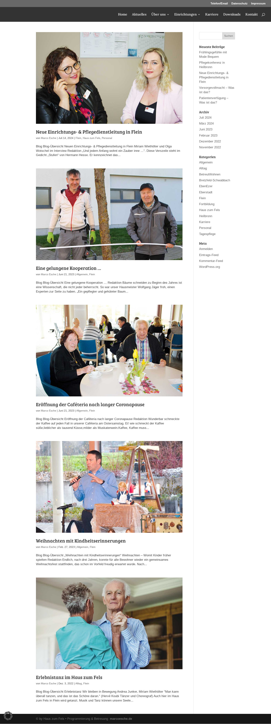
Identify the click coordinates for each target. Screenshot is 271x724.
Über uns (158, 14)
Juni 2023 (205, 129)
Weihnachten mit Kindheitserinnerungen (81, 540)
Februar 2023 (208, 135)
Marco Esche (48, 137)
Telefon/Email (219, 3)
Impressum (258, 3)
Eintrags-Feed (208, 255)
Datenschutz (239, 3)
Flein (78, 137)
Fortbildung (206, 204)
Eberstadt (205, 192)
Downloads (232, 14)
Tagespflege (207, 234)
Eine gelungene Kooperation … (68, 268)
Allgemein (82, 274)
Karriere (211, 14)
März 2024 (206, 123)
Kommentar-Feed (211, 261)
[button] (8, 716)
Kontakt (251, 14)
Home (122, 14)
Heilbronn (205, 216)
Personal (107, 137)
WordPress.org (209, 267)
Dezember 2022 (210, 141)
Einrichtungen (185, 14)
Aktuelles (139, 14)
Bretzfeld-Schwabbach (214, 180)
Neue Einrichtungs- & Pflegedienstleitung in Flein (89, 131)
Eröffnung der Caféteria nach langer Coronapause (90, 404)
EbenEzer (206, 186)
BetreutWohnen (209, 174)
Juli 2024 (205, 117)
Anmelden (206, 249)
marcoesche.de (121, 718)
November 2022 (210, 147)
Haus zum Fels (91, 137)
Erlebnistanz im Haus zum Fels (69, 677)
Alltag (78, 683)
